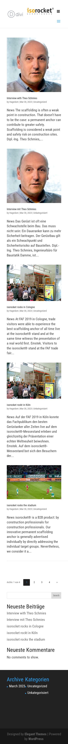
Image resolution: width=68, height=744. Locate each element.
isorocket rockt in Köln (19, 404)
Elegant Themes (36, 734)
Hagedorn (13, 102)
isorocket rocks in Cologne (21, 307)
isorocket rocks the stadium (21, 505)
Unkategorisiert (40, 213)
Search (56, 595)
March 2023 (17, 686)
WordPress (36, 739)
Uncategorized (40, 102)
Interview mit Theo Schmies (21, 209)
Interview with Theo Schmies (22, 98)
